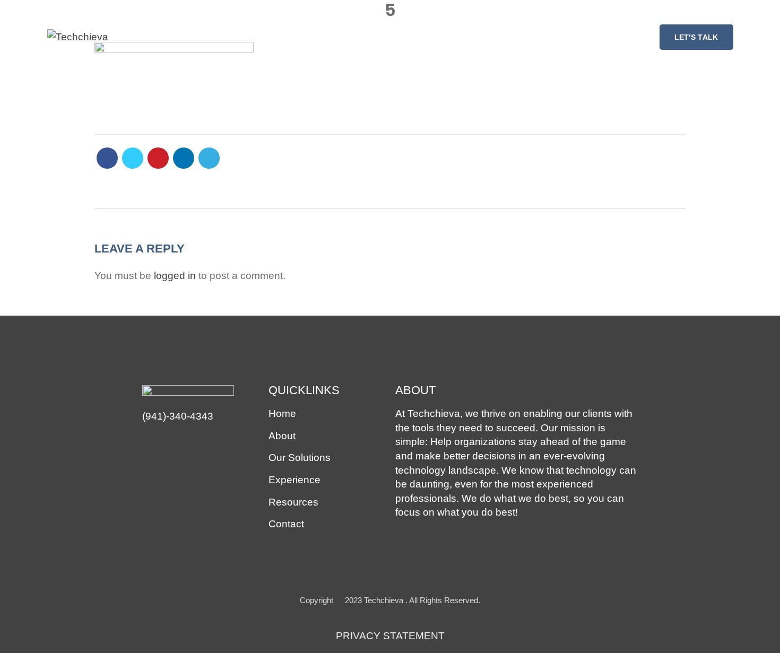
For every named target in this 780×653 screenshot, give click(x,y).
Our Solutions (299, 457)
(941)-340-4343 (177, 416)
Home (282, 413)
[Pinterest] (158, 158)
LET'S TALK (696, 37)
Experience (294, 479)
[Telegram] (209, 158)
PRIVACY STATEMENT (390, 635)
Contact (286, 523)
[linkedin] (183, 158)
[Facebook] (107, 158)
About (282, 435)
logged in (175, 275)
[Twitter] (132, 158)
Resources (293, 502)
